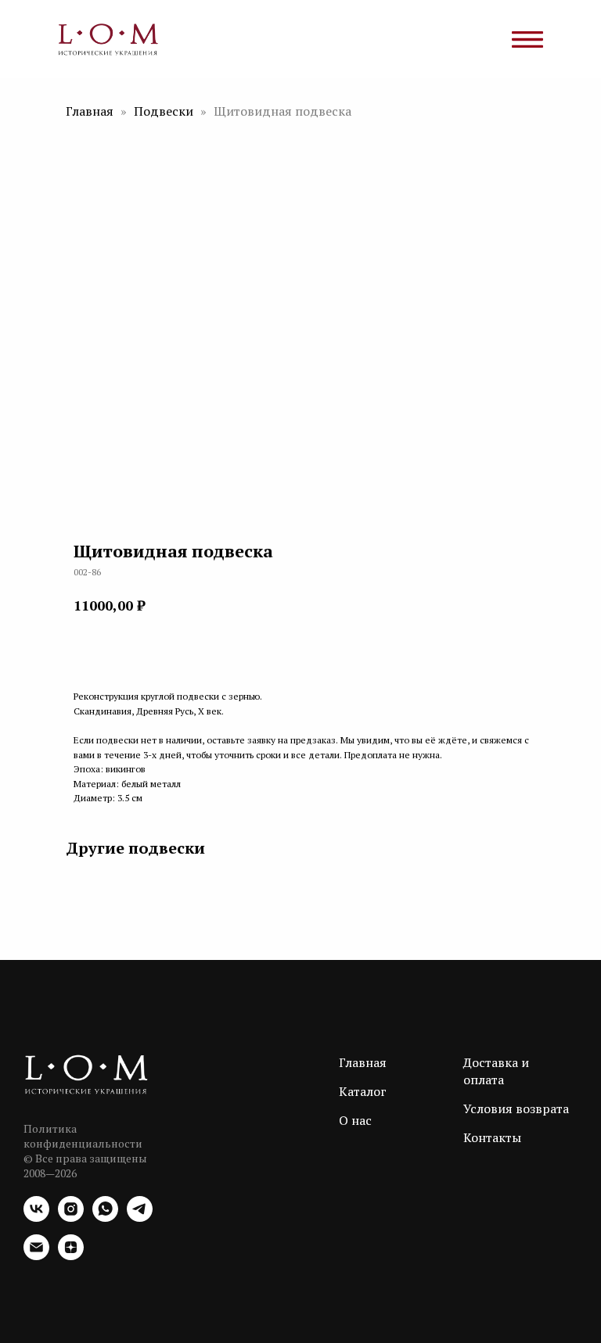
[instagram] (71, 1217)
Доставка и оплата (496, 1071)
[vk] (36, 1217)
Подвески (165, 111)
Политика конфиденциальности (82, 1136)
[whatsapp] (105, 1217)
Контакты (492, 1137)
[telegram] (140, 1217)
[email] (36, 1255)
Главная (89, 111)
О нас (355, 1120)
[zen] (71, 1255)
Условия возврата (516, 1108)
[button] (132, 648)
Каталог (363, 1091)
